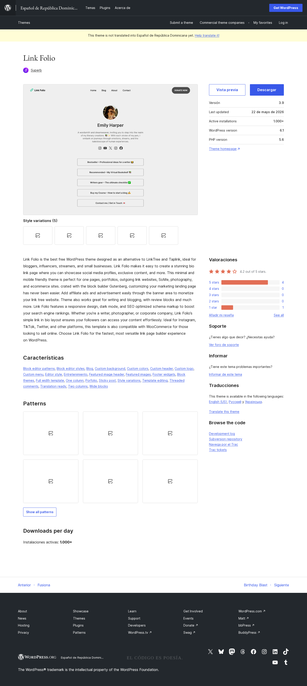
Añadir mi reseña (221, 315)
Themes (24, 22)
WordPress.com (252, 611)
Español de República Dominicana (84, 657)
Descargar (266, 90)
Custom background (110, 368)
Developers (137, 625)
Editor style (53, 374)
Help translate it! (207, 35)
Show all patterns (39, 512)
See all (279, 315)
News (22, 618)
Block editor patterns (39, 368)
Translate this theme (224, 411)
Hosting (23, 625)
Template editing (155, 380)
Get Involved (193, 611)
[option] (50, 433)
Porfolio (91, 380)
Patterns (79, 632)
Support (134, 618)
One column (75, 380)
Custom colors (137, 368)
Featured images (138, 374)
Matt (243, 618)
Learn (132, 611)
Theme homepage (223, 149)
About (22, 611)
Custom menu (33, 374)
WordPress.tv (140, 632)
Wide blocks (98, 386)
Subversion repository (225, 439)
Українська (253, 402)
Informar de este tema (225, 374)
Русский (235, 402)
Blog (89, 368)
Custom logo (184, 368)
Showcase (81, 611)
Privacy (23, 632)
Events (188, 618)
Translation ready (53, 386)
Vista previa (227, 90)
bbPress (246, 625)
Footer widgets (164, 374)
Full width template (50, 380)
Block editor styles (71, 368)
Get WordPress (286, 8)
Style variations (129, 380)
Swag (189, 632)
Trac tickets (218, 450)
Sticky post (107, 380)
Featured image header (106, 374)
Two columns (78, 386)
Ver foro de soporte (224, 345)
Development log (222, 433)
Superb (36, 70)
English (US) (218, 402)
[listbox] (110, 457)
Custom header (161, 368)
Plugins (78, 625)
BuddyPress (249, 632)
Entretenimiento (75, 374)
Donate (190, 625)
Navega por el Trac (223, 444)
